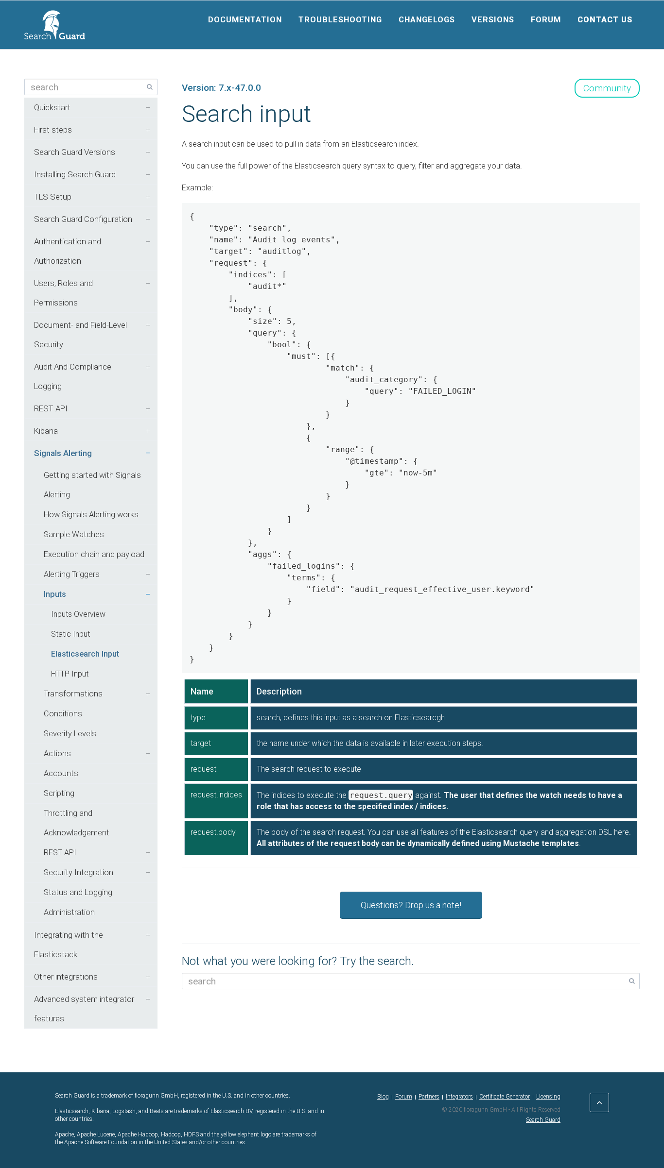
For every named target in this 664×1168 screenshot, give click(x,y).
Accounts (61, 773)
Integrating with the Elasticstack (68, 944)
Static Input (70, 634)
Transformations (73, 693)
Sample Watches (74, 534)
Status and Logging (78, 892)
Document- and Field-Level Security (80, 334)
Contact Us (604, 19)
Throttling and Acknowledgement (76, 823)
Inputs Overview (78, 614)
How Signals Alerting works (91, 514)
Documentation (245, 19)
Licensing (548, 1096)
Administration (69, 912)
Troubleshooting (340, 19)
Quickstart (52, 107)
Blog (383, 1096)
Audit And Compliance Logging (72, 376)
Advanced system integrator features (84, 1008)
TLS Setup (52, 197)
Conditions (63, 713)
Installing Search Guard (75, 174)
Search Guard (543, 1120)
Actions (57, 753)
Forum (546, 19)
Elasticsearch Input (85, 654)
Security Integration (78, 872)
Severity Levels (70, 733)
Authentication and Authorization (67, 251)
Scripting (59, 793)
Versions (493, 19)
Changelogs (427, 19)
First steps (53, 130)
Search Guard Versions (74, 152)
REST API (51, 408)
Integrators (459, 1096)
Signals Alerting (63, 453)
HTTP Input (69, 673)
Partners (429, 1096)
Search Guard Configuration (83, 219)
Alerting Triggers (72, 574)
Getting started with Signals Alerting (92, 485)
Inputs (55, 594)
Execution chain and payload (94, 554)
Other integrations (66, 977)
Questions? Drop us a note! (411, 905)
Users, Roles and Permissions (63, 292)
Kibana (46, 431)
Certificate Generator (504, 1096)
